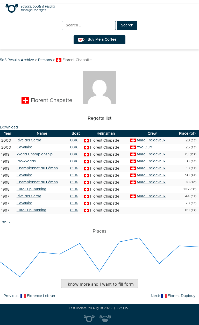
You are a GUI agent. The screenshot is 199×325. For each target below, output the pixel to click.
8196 (74, 168)
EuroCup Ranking (31, 189)
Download (9, 127)
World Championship (35, 154)
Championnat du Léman (37, 168)
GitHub (122, 308)
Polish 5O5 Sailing (107, 318)
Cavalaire (24, 147)
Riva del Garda (29, 140)
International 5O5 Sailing (92, 318)
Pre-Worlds (26, 161)
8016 (74, 140)
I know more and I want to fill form (100, 284)
